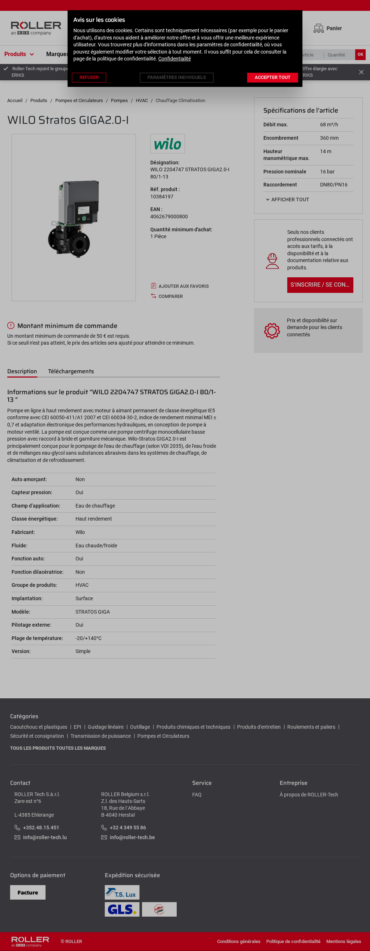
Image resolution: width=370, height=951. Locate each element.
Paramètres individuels (176, 77)
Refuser (89, 77)
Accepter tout (273, 77)
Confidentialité (174, 59)
